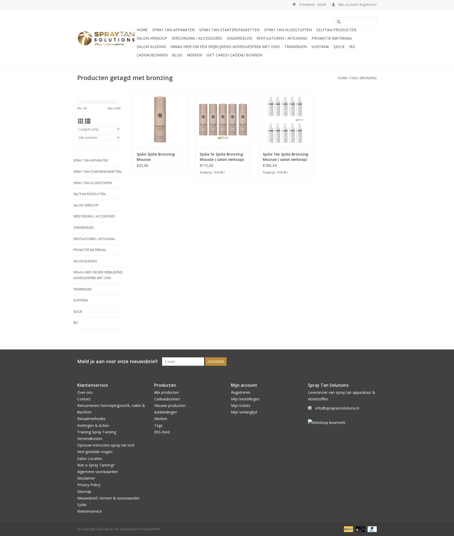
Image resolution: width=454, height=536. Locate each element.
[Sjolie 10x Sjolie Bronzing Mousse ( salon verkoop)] (286, 119)
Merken (194, 54)
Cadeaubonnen (152, 54)
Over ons (85, 392)
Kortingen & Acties (93, 425)
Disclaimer (86, 478)
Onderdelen (239, 38)
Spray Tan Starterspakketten (229, 29)
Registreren (240, 392)
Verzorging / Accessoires (197, 38)
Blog (177, 54)
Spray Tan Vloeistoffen (288, 29)
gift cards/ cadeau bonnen (234, 54)
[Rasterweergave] (81, 121)
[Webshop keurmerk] (342, 422)
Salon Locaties (89, 458)
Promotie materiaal (332, 38)
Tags (354, 78)
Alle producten (166, 392)
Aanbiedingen (165, 412)
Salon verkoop (152, 38)
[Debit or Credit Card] (360, 529)
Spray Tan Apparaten (173, 29)
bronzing (368, 78)
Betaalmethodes (91, 418)
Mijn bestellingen (245, 398)
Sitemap (84, 491)
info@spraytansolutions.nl (337, 408)
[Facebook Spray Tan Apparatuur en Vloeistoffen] (363, 361)
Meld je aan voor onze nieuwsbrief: (117, 361)
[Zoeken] (339, 22)
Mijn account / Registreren (357, 4)
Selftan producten (336, 29)
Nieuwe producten (169, 405)
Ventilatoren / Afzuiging (281, 38)
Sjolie (339, 46)
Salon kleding (151, 46)
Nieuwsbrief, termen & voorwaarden (108, 498)
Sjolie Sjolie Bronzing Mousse (156, 157)
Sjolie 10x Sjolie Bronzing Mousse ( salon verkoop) (285, 157)
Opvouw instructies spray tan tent (106, 445)
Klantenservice (89, 511)
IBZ (352, 46)
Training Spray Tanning (96, 431)
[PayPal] (348, 529)
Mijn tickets (240, 405)
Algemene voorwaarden (97, 471)
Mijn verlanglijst (244, 412)
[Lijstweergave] (87, 121)
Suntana (320, 46)
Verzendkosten (89, 438)
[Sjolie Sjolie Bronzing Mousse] (160, 119)
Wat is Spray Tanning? (96, 465)
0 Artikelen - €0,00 (312, 4)
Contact (84, 398)
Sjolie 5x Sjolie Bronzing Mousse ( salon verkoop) (222, 157)
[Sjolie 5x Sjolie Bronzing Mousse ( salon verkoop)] (223, 119)
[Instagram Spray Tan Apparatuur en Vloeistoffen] (372, 361)
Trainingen (295, 46)
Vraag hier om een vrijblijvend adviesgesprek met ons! (225, 46)
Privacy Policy (88, 484)
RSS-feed (162, 431)
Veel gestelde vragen (94, 451)
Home (142, 29)
